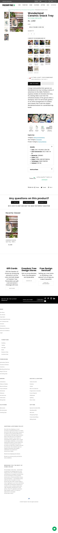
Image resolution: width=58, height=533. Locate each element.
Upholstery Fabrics (4, 362)
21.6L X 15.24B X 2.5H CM (36, 27)
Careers (2, 323)
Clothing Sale (3, 412)
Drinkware (2, 391)
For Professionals (4, 321)
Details (32, 147)
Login (1, 332)
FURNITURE (25, 5)
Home (9, 9)
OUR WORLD (53, 5)
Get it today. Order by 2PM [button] (35, 18)
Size (29, 24)
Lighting (31, 397)
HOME (30, 5)
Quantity (31, 31)
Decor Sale (32, 400)
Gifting (43, 5)
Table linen (2, 397)
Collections (3, 381)
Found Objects (33, 393)
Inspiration (2, 317)
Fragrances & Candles (35, 391)
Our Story (2, 312)
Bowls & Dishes (3, 386)
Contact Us (2, 326)
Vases (31, 386)
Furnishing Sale (3, 373)
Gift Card (32, 412)
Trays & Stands (3, 388)
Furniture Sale (5, 354)
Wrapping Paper (34, 414)
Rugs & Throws (3, 371)
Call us (16, 202)
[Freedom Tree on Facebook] (45, 298)
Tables (3, 345)
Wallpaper (32, 395)
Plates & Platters (4, 384)
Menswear (2, 408)
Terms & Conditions (5, 330)
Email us (43, 202)
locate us (29, 280)
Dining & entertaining (16, 9)
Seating (3, 343)
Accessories (3, 395)
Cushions (2, 367)
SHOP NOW (12, 288)
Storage (4, 347)
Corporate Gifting (34, 417)
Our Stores (2, 314)
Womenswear (3, 410)
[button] (47, 83)
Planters (32, 384)
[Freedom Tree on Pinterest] (48, 298)
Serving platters (31, 9)
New (19, 5)
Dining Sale (2, 400)
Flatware (2, 393)
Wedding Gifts (33, 410)
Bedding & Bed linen (5, 369)
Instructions (34, 169)
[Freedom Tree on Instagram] (51, 298)
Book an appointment (46, 283)
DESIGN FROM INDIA (7, 1)
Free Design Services (5, 319)
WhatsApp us (29, 202)
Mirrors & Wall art (34, 388)
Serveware (24, 9)
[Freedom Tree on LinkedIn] (54, 298)
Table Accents (33, 381)
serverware (44, 179)
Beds (3, 349)
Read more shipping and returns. (12, 453)
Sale (48, 5)
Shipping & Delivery (4, 328)
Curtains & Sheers (4, 364)
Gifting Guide (33, 419)
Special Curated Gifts (35, 408)
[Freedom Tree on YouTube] (45, 301)
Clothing (36, 5)
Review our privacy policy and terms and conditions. (13, 457)
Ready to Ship (5, 352)
